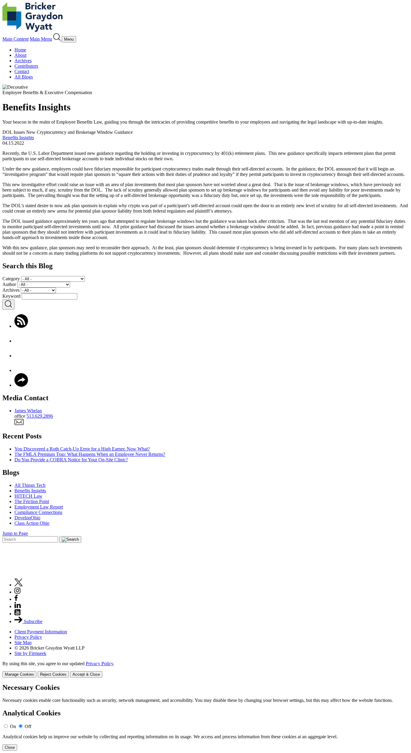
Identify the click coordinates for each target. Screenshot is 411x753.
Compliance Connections (38, 512)
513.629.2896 (39, 416)
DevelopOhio (27, 517)
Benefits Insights (18, 137)
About (20, 55)
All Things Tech (29, 485)
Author (9, 284)
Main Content (15, 38)
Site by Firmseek (30, 653)
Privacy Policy (28, 637)
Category (11, 278)
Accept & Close (86, 674)
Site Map (23, 642)
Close (10, 747)
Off (28, 726)
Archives (23, 60)
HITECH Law (28, 496)
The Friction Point (31, 501)
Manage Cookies (19, 674)
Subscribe (32, 621)
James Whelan (28, 410)
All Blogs (23, 76)
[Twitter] (21, 355)
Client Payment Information (40, 631)
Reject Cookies (53, 674)
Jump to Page (15, 533)
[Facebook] (21, 340)
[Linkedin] (17, 606)
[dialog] (205, 669)
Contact (21, 71)
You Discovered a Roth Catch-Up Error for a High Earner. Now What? (82, 448)
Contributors (26, 66)
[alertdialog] (205, 717)
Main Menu (41, 38)
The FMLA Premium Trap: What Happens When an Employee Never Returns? (89, 454)
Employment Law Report (38, 506)
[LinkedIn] (21, 370)
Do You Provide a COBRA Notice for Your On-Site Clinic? (71, 459)
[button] (21, 385)
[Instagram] (17, 592)
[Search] (57, 38)
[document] (205, 717)
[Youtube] (17, 613)
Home (20, 49)
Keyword (11, 296)
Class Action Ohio (31, 523)
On (13, 726)
